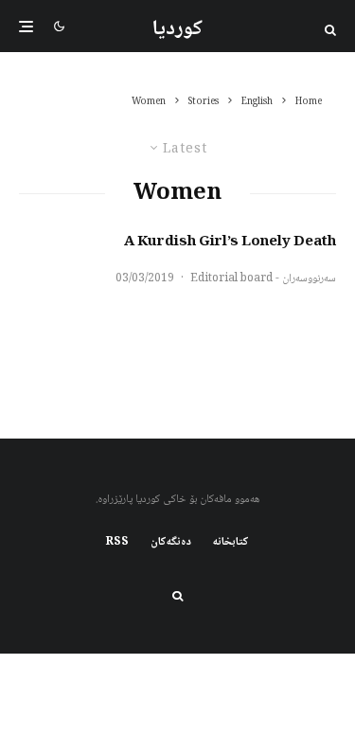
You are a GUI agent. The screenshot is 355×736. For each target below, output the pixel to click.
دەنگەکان (171, 542)
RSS (117, 542)
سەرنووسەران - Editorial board (263, 279)
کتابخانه (231, 542)
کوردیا (177, 29)
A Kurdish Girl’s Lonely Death (230, 242)
